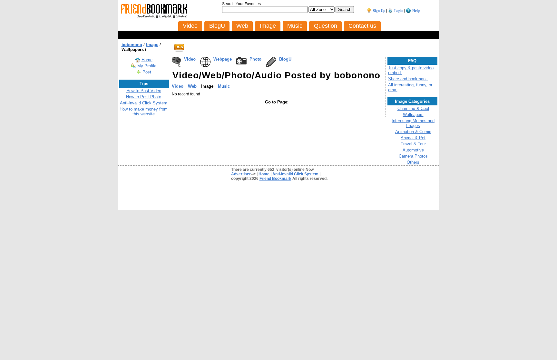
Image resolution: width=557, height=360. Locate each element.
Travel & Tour (413, 143)
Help (416, 10)
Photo (255, 59)
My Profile (146, 65)
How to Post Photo (143, 96)
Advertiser (241, 174)
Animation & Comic (413, 131)
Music (224, 86)
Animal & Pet (413, 137)
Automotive (413, 150)
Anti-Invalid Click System (143, 103)
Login (398, 10)
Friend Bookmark (275, 178)
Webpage (222, 59)
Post (146, 72)
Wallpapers (413, 114)
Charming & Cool (413, 108)
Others (413, 162)
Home (147, 59)
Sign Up (379, 10)
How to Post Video (143, 90)
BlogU (285, 59)
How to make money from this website (144, 111)
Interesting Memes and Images (413, 123)
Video (190, 59)
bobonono (132, 44)
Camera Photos (413, 156)
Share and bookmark (408, 78)
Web (192, 86)
